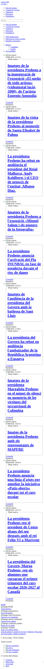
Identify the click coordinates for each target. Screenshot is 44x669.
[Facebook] (12, 646)
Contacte (9, 660)
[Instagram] (12, 650)
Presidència (10, 16)
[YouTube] (12, 652)
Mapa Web (10, 662)
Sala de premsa (11, 8)
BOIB (3, 605)
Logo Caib (5, 2)
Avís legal (9, 664)
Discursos (9, 14)
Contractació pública (8, 621)
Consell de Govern (13, 10)
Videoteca (9, 12)
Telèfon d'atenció (19, 634)
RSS (7, 666)
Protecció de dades (8, 625)
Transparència (6, 609)
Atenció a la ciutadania (9, 617)
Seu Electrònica (7, 613)
